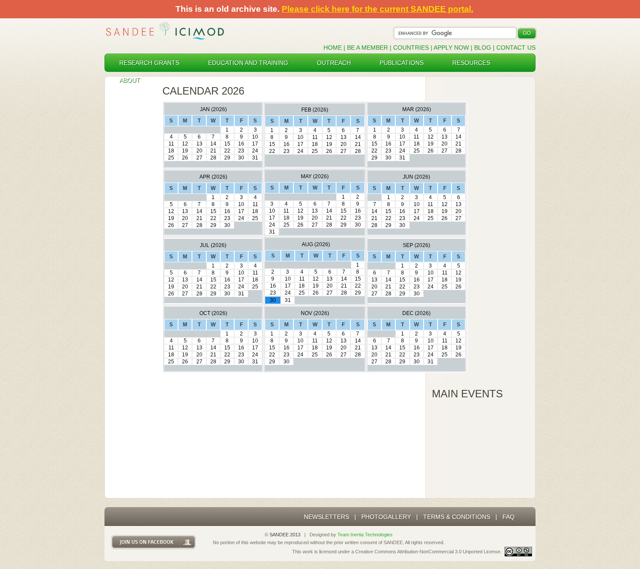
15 (227, 144)
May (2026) (315, 176)
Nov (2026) (315, 313)
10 (255, 137)
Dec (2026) (416, 313)
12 (185, 144)
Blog (482, 47)
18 (171, 151)
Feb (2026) (314, 110)
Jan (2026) (213, 109)
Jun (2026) (416, 177)
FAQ (508, 516)
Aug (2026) (316, 244)
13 (199, 144)
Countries (412, 47)
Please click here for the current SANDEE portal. (377, 9)
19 (185, 151)
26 (185, 158)
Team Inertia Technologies (365, 534)
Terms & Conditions (456, 516)
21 (213, 151)
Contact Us (516, 47)
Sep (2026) (416, 245)
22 (227, 151)
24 (255, 151)
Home (332, 47)
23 (241, 151)
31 (255, 158)
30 (241, 158)
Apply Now (451, 47)
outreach (334, 62)
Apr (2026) (213, 177)
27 (199, 158)
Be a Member (367, 47)
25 (171, 158)
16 (241, 144)
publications (402, 62)
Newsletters (326, 516)
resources (471, 62)
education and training (248, 62)
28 (213, 158)
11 (171, 144)
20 (199, 151)
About (129, 80)
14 (213, 144)
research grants (149, 62)
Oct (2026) (213, 313)
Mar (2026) (416, 109)
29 (227, 158)
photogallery (386, 516)
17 (255, 144)
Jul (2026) (213, 245)
